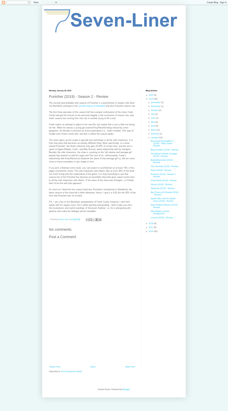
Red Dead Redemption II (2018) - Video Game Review (162, 143)
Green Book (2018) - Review (164, 180)
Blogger (126, 389)
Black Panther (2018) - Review (164, 150)
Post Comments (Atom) (71, 371)
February (155, 134)
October (155, 110)
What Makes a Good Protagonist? (160, 212)
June (153, 118)
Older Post (130, 367)
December (156, 102)
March (154, 130)
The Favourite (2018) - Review (164, 166)
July (153, 114)
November (156, 106)
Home (93, 367)
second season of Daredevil (91, 106)
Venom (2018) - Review (161, 184)
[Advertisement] (114, 61)
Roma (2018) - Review (161, 170)
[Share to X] (93, 219)
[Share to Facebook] (97, 219)
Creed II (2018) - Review (162, 217)
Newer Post (55, 367)
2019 (151, 99)
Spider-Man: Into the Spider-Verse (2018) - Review (163, 199)
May (153, 122)
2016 (151, 231)
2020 (151, 95)
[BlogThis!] (90, 219)
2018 (151, 223)
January (155, 137)
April (153, 126)
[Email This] (87, 219)
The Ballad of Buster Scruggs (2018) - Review (164, 155)
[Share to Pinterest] (100, 219)
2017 (151, 227)
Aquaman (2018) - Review (163, 188)
